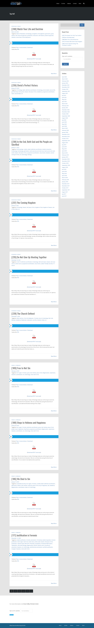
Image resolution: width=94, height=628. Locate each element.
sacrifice (35, 320)
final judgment (41, 33)
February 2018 (65, 179)
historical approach (22, 35)
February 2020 (65, 130)
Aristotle (28, 540)
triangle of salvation (16, 549)
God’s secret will (48, 151)
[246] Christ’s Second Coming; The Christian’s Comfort (70, 44)
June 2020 (64, 122)
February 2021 (65, 105)
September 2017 (66, 190)
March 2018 (65, 177)
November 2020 (66, 112)
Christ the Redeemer (29, 318)
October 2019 (65, 138)
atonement (33, 540)
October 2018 (65, 163)
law (48, 485)
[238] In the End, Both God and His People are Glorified (32, 143)
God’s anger (20, 541)
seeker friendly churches (47, 263)
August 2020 (65, 118)
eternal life (52, 90)
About (57, 3)
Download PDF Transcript (34, 59)
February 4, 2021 (15, 371)
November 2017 (66, 186)
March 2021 (65, 103)
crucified (39, 483)
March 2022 (65, 79)
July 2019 (64, 144)
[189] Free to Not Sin (21, 368)
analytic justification (21, 540)
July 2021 (64, 95)
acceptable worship (21, 483)
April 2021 (64, 101)
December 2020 (65, 110)
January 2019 (65, 157)
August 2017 (65, 192)
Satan (13, 93)
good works (48, 33)
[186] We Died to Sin (21, 479)
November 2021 (66, 87)
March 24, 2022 (15, 32)
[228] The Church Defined (23, 313)
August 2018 (65, 167)
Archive (63, 3)
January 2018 (65, 181)
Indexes (69, 3)
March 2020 (65, 128)
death (24, 90)
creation (25, 149)
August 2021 (65, 93)
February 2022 (65, 81)
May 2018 (64, 173)
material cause (20, 543)
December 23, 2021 (16, 260)
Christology (19, 90)
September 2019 (66, 140)
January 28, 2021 (15, 425)
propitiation (38, 543)
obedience (39, 92)
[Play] (34, 42)
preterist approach (49, 35)
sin (22, 93)
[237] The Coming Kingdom (24, 202)
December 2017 (65, 183)
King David (26, 429)
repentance (52, 372)
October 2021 (65, 89)
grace (52, 33)
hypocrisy (30, 485)
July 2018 (64, 169)
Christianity (39, 540)
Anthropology (20, 149)
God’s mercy (31, 541)
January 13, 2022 (15, 147)
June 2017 (64, 196)
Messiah (13, 320)
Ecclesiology (14, 151)
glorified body (15, 92)
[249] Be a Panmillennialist (68, 37)
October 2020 (65, 114)
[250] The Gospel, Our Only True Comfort (71, 35)
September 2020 (66, 116)
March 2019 (65, 153)
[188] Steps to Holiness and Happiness (29, 422)
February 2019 (65, 155)
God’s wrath (37, 541)
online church (18, 263)
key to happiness (19, 429)
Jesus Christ (34, 92)
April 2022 (64, 77)
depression (14, 485)
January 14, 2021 (15, 482)
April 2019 (64, 151)
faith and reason (42, 262)
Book (80, 3)
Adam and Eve (20, 318)
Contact (75, 3)
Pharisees (32, 543)
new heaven (41, 35)
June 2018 (64, 171)
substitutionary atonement (36, 547)
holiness (34, 372)
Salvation (14, 37)
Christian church (38, 318)
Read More (54, 73)
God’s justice (21, 92)
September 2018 (66, 165)
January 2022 (65, 83)
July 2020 (64, 120)
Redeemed (23, 320)
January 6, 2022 (15, 205)
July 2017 (64, 194)
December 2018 (65, 159)
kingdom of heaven (47, 207)
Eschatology (14, 26)
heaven (13, 35)
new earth (35, 35)
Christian (24, 372)
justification (30, 35)
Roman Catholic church (39, 545)
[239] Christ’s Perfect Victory (25, 85)
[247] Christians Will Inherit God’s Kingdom (72, 41)
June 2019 (64, 146)
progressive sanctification (48, 92)
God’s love (41, 151)
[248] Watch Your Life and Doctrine (27, 29)
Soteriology (24, 154)
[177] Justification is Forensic (24, 535)
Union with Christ (35, 374)
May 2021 (64, 99)
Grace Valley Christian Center (31, 604)
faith (49, 318)
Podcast (19, 26)
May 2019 (64, 149)
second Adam (18, 93)
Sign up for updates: (15, 610)
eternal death (46, 90)
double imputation (47, 540)
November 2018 (66, 161)
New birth (27, 543)
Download (30, 47)
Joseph (13, 429)
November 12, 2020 (16, 538)
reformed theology (22, 545)
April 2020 (64, 126)
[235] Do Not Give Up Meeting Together (29, 257)
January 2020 (65, 132)
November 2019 (66, 136)
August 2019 (65, 142)
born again (19, 372)
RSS (18, 49)
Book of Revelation (21, 33)
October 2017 (65, 188)
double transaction (46, 149)
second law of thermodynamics (23, 37)
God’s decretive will (34, 151)
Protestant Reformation (46, 543)
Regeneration (46, 372)
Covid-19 (19, 262)
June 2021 (64, 97)
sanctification (19, 374)
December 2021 (65, 85)
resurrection (42, 153)
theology (29, 154)
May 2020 (64, 124)
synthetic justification (48, 547)
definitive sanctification (31, 90)
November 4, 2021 (16, 316)
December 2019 (65, 134)
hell (16, 35)
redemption (29, 320)
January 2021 (65, 107)
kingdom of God (38, 207)
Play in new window (21, 47)
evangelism (34, 33)
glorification (26, 151)
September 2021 (66, 91)
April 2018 (64, 175)
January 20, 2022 (15, 88)
